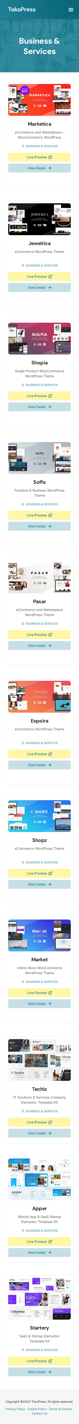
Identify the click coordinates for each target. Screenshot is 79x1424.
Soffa (39, 482)
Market (39, 959)
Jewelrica (39, 243)
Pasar (39, 601)
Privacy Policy (15, 1409)
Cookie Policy (37, 1409)
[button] (71, 9)
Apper (39, 1208)
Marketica (39, 124)
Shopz (39, 840)
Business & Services (42, 146)
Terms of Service (60, 1409)
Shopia (39, 362)
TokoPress (22, 9)
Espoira (39, 720)
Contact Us (39, 1413)
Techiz (39, 1089)
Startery (39, 1327)
